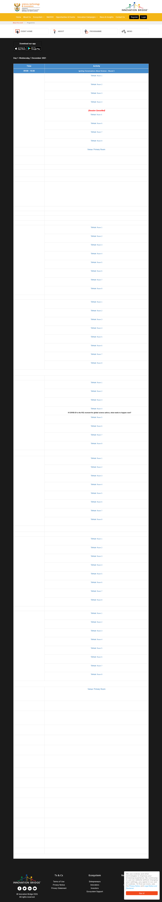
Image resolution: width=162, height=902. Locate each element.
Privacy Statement (58, 888)
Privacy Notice (134, 886)
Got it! (142, 893)
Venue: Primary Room (96, 149)
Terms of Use (58, 881)
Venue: (96, 75)
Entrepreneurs (95, 881)
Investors (95, 888)
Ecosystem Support (95, 891)
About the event (18, 23)
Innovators (94, 885)
